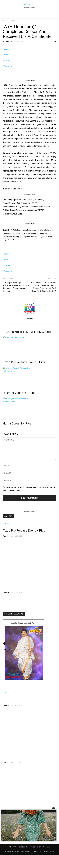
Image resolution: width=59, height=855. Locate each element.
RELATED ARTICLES (14, 332)
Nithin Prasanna (30, 233)
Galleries (6, 693)
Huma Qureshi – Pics (17, 423)
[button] (53, 808)
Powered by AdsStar (29, 7)
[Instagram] (6, 842)
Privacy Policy (35, 847)
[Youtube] (11, 842)
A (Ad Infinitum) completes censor (24, 230)
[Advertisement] (23, 594)
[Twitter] (10, 842)
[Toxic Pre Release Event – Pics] (29, 346)
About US (12, 847)
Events (6, 523)
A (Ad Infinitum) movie (12, 233)
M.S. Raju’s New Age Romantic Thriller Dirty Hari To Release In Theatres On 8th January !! (16, 286)
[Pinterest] (8, 842)
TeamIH (8, 41)
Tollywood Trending (11, 236)
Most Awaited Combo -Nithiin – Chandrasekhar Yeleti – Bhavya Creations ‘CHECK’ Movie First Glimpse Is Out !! (43, 286)
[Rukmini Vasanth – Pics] (29, 377)
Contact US (23, 847)
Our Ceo (46, 847)
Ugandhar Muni (46, 236)
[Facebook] (4, 842)
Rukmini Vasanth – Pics (19, 393)
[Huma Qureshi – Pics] (29, 407)
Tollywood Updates (29, 236)
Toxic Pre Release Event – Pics (24, 362)
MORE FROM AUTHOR (39, 332)
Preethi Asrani (44, 233)
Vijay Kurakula (9, 240)
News (13, 20)
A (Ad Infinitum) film (47, 230)
